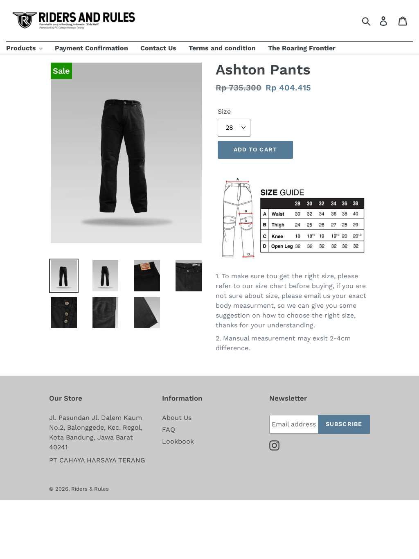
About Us (176, 418)
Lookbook (178, 441)
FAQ (168, 429)
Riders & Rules (90, 489)
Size (224, 111)
